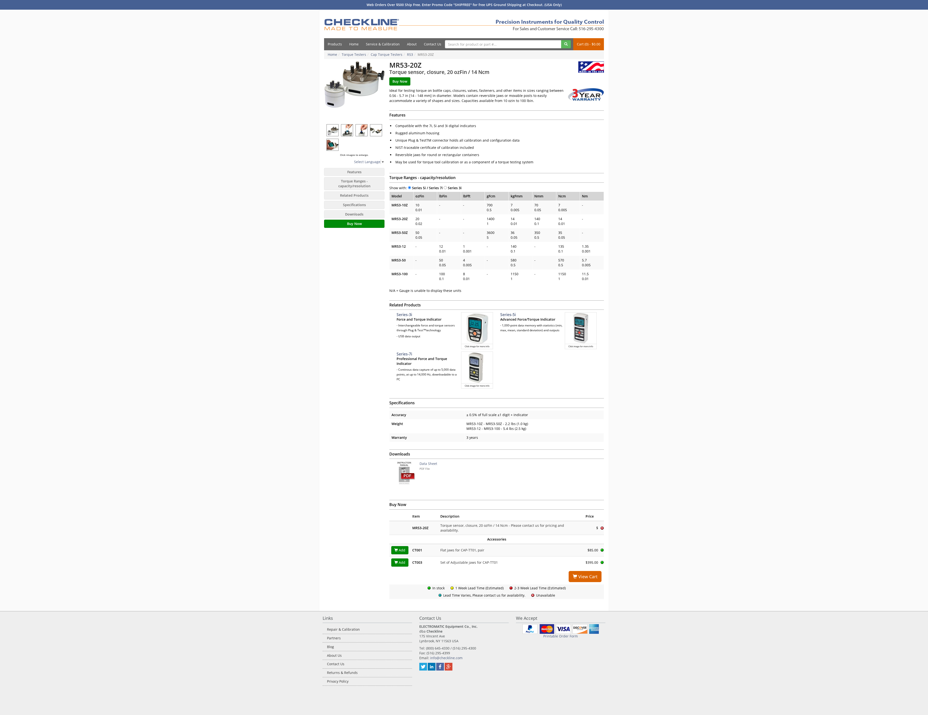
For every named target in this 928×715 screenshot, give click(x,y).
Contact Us (432, 44)
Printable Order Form (560, 636)
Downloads (354, 214)
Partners (334, 638)
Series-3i (404, 314)
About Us (334, 655)
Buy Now (354, 223)
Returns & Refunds (342, 672)
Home (354, 44)
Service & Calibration (383, 44)
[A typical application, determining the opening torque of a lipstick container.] (362, 130)
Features (354, 172)
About (412, 44)
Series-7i (404, 354)
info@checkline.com (446, 658)
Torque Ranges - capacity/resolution (354, 183)
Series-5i (508, 314)
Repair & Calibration (343, 629)
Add (401, 550)
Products (335, 44)
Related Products (354, 195)
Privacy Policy (337, 681)
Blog (330, 646)
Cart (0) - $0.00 (588, 44)
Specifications (354, 204)
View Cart (587, 576)
